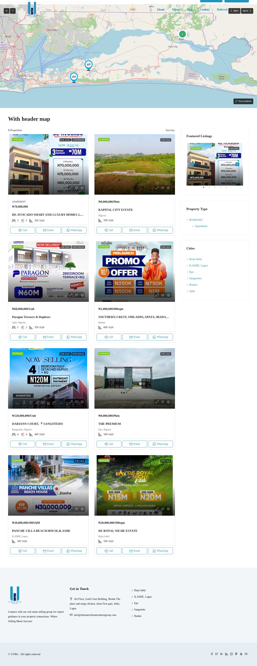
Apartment (201, 226)
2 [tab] (211, 189)
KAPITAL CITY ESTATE (115, 209)
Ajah (192, 291)
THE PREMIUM (109, 423)
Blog (189, 9)
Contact (204, 9)
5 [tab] (228, 189)
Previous (192, 164)
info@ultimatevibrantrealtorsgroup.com (95, 615)
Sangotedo (195, 278)
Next (237, 164)
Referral (222, 9)
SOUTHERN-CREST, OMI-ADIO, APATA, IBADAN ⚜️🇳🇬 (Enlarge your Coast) (151, 317)
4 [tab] (222, 189)
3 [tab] (217, 189)
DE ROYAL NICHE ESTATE (118, 530)
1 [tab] (205, 189)
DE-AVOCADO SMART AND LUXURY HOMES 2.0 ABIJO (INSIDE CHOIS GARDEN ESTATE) (77, 214)
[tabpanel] (214, 164)
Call (25, 230)
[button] (182, 34)
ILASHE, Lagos (198, 265)
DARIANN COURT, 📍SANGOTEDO (37, 423)
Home (160, 9)
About (175, 9)
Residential (195, 219)
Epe (191, 271)
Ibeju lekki (195, 259)
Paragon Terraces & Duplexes (31, 317)
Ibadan (193, 284)
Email (50, 230)
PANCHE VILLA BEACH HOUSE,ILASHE (41, 530)
